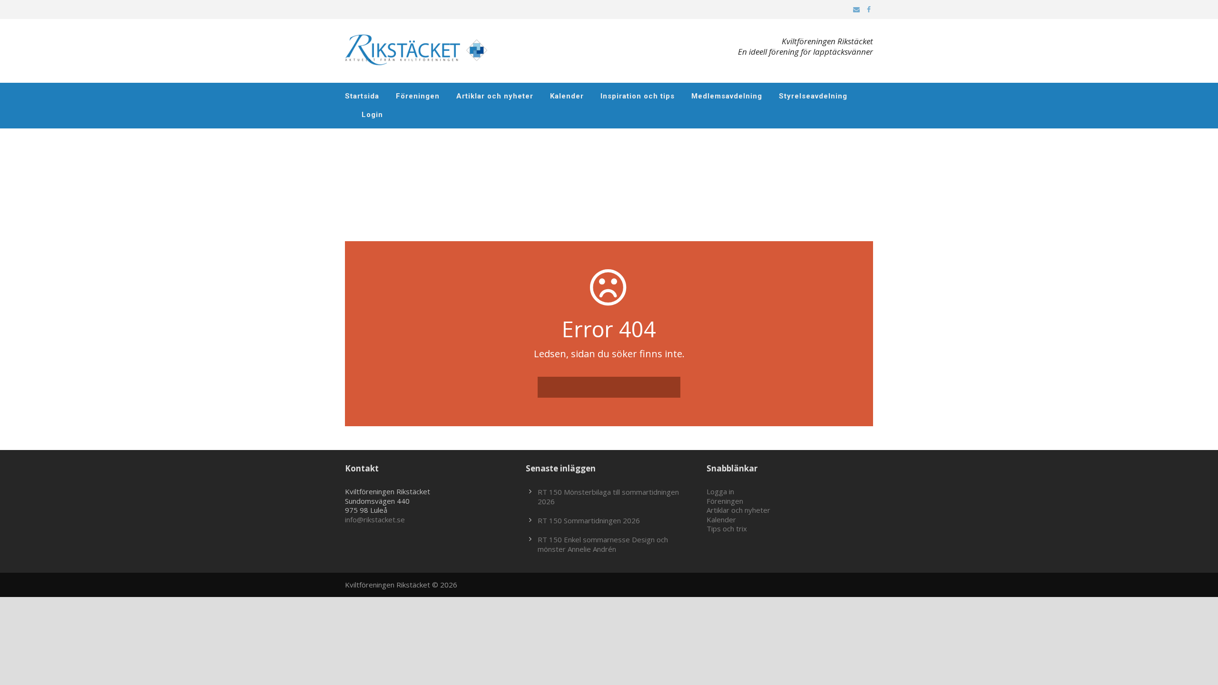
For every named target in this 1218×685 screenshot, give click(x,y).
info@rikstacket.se (375, 519)
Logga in (720, 491)
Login (372, 114)
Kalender (567, 96)
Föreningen (418, 96)
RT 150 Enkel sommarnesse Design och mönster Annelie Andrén (603, 544)
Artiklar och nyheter (494, 96)
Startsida (362, 96)
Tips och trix (727, 528)
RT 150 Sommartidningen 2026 (589, 520)
